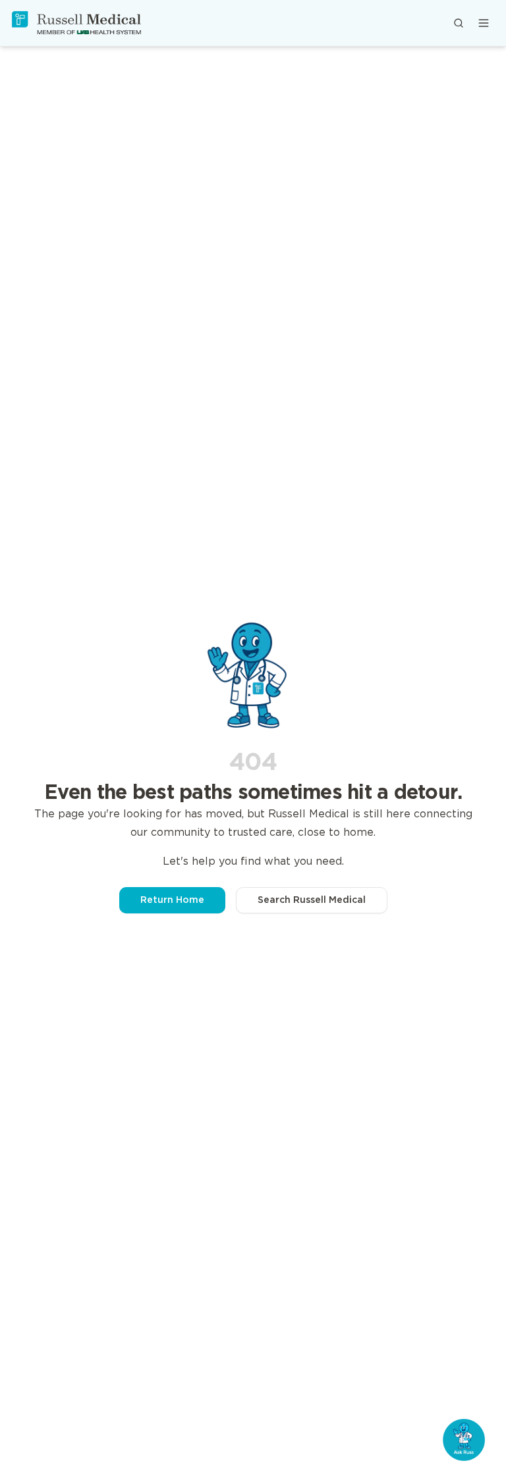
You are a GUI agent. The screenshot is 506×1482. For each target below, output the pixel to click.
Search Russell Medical (312, 900)
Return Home (172, 900)
